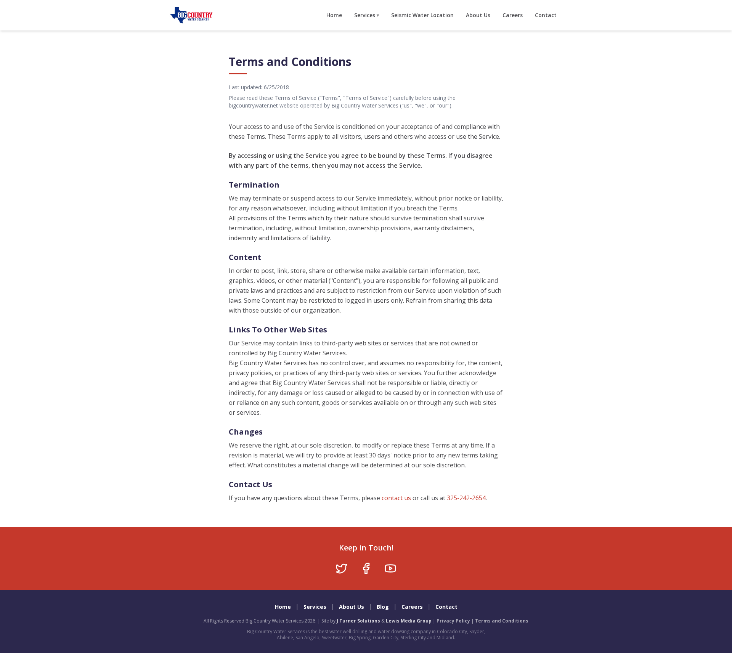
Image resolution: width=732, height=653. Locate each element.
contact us (396, 498)
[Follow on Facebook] (366, 568)
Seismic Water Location (422, 15)
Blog (383, 606)
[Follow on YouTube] (390, 568)
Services (366, 15)
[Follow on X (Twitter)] (342, 568)
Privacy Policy (453, 621)
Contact (546, 15)
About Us (478, 15)
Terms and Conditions (501, 621)
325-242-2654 (466, 498)
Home (334, 15)
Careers (512, 15)
